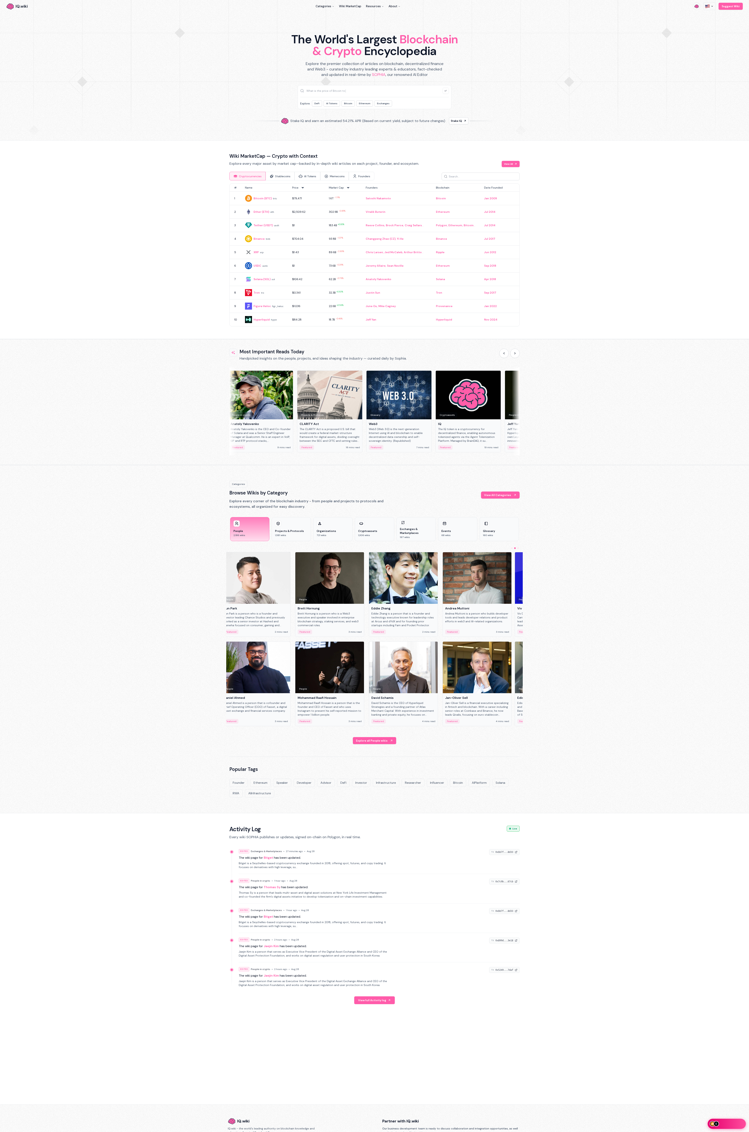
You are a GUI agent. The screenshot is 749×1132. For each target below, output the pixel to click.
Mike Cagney (387, 306)
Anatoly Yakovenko (378, 279)
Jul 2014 (489, 212)
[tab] (247, 176)
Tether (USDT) (263, 225)
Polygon (441, 225)
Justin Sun (373, 292)
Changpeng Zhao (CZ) (381, 238)
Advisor (325, 783)
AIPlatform (479, 783)
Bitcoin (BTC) (263, 198)
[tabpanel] (374, 255)
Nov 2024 (490, 319)
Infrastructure (386, 783)
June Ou (371, 306)
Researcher (413, 783)
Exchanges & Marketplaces (266, 851)
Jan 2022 (490, 306)
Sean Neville (395, 265)
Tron (257, 292)
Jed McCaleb (393, 252)
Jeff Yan (371, 319)
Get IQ (443, 121)
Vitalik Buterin (375, 212)
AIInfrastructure (259, 793)
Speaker (282, 783)
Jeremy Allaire (376, 265)
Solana (440, 279)
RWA (236, 793)
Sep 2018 (490, 265)
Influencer (437, 783)
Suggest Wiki (731, 6)
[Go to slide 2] (515, 548)
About (393, 6)
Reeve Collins (375, 225)
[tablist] (301, 176)
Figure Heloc (262, 306)
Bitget (268, 858)
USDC (257, 265)
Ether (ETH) (261, 212)
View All (508, 164)
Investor (361, 783)
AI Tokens (331, 103)
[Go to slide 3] (518, 548)
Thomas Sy (272, 887)
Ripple (440, 252)
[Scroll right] (515, 353)
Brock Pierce (394, 225)
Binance (259, 238)
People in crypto (260, 880)
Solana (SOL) (262, 279)
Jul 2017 (489, 238)
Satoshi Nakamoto (378, 198)
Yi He (400, 238)
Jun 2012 (490, 252)
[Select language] (709, 6)
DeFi (316, 103)
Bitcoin (348, 103)
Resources (373, 6)
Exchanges (383, 103)
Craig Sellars (413, 225)
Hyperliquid (262, 319)
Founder (239, 783)
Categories (323, 6)
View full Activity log (372, 1000)
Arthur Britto (413, 252)
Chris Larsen (374, 252)
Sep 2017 (490, 292)
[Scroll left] (504, 353)
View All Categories (497, 495)
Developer (304, 783)
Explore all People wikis (372, 740)
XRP (256, 252)
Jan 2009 (490, 198)
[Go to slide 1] (512, 548)
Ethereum (364, 103)
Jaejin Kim (271, 946)
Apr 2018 (490, 279)
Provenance (444, 306)
